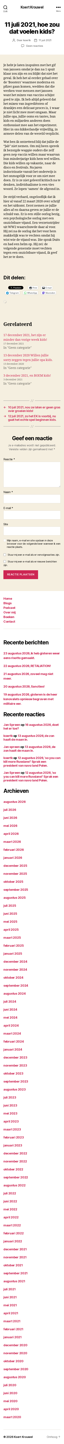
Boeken (8, 617)
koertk (27, 40)
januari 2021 (12, 1337)
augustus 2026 (14, 802)
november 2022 (15, 1161)
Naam (8, 492)
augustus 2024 (14, 993)
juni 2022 (10, 1201)
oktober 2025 (13, 881)
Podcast (9, 608)
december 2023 (15, 1057)
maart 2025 (12, 937)
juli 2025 (9, 905)
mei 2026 (10, 825)
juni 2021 (10, 1297)
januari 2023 (12, 1145)
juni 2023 (10, 1105)
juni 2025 (10, 913)
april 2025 (11, 929)
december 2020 (15, 1345)
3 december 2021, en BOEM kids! (27, 376)
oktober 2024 (13, 977)
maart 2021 (11, 1321)
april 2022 (10, 1217)
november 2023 (15, 1065)
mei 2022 (10, 1209)
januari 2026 (12, 857)
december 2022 (15, 1153)
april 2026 (11, 833)
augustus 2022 (14, 1185)
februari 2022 (13, 1233)
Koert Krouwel (32, 7)
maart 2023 (12, 1129)
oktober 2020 (13, 1361)
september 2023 (15, 1081)
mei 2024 (10, 1017)
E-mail (8, 508)
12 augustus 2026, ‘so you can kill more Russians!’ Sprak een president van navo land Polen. (31, 761)
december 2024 (15, 961)
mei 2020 (10, 1401)
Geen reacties (34, 45)
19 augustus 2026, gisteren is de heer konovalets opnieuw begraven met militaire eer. (30, 699)
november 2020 (15, 1353)
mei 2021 (10, 1305)
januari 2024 (12, 1049)
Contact (9, 621)
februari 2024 (13, 1041)
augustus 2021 (14, 1281)
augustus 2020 (14, 1377)
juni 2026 (10, 818)
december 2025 (15, 865)
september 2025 (15, 889)
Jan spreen (11, 747)
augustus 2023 (14, 1089)
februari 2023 (13, 1137)
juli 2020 (9, 1385)
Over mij (9, 612)
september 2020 (15, 1369)
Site (5, 524)
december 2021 (15, 1249)
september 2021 (15, 1273)
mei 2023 (10, 1113)
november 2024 (15, 969)
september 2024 (15, 985)
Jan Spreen (11, 725)
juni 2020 (10, 1393)
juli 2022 (9, 1193)
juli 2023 (9, 1097)
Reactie (9, 459)
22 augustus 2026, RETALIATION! (27, 666)
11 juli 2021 (45, 40)
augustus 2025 (14, 897)
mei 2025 (10, 921)
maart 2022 (12, 1225)
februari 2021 (13, 1329)
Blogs (7, 603)
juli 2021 (9, 1289)
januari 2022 (12, 1241)
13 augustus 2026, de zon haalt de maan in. (29, 749)
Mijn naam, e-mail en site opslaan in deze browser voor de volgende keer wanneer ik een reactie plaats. (33, 543)
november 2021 (15, 1257)
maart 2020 (12, 1417)
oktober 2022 (13, 1169)
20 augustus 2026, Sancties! (24, 686)
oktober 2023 (13, 1073)
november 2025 (15, 873)
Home (7, 598)
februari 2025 (13, 945)
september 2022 (15, 1177)
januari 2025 (12, 953)
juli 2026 (9, 810)
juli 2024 (9, 1001)
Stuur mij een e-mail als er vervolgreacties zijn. (34, 554)
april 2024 (11, 1025)
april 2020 (11, 1409)
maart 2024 (12, 1033)
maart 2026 (12, 841)
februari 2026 (13, 849)
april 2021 (10, 1313)
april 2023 (11, 1121)
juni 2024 (10, 1009)
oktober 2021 (13, 1265)
